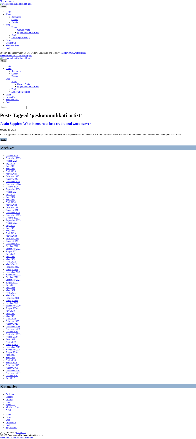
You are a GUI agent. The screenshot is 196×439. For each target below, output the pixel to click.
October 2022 (12, 246)
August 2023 (12, 223)
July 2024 (10, 194)
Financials (10, 404)
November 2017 (13, 373)
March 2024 (11, 205)
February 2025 (12, 176)
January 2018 (12, 368)
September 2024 (13, 189)
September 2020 (13, 305)
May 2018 (10, 357)
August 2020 (12, 308)
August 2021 (12, 282)
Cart (8, 48)
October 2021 (12, 277)
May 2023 (10, 230)
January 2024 (12, 210)
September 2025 (13, 158)
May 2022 (10, 259)
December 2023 (13, 212)
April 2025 (11, 171)
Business (10, 394)
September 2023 (13, 220)
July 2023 (10, 225)
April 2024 (11, 202)
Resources (16, 17)
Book (14, 35)
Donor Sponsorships (20, 37)
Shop (8, 24)
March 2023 (11, 236)
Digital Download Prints (28, 32)
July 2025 (10, 163)
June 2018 (10, 355)
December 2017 (13, 370)
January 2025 (12, 179)
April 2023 (11, 233)
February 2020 (12, 321)
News (8, 40)
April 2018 (11, 360)
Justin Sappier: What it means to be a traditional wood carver (45, 123)
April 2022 (11, 261)
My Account (11, 427)
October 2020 (12, 303)
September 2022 (13, 249)
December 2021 (13, 272)
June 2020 (10, 313)
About (8, 14)
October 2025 (12, 155)
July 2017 (10, 378)
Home (8, 11)
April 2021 (11, 293)
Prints (14, 27)
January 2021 (12, 300)
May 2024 (10, 199)
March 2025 (11, 173)
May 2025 (10, 168)
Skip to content (7, 1)
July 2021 (10, 285)
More (3, 139)
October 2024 (12, 186)
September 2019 (13, 334)
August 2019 (12, 337)
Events (14, 22)
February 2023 (12, 238)
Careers (14, 19)
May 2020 (10, 316)
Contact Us (11, 43)
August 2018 (12, 352)
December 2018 (13, 347)
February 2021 (12, 298)
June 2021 (10, 287)
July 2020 (10, 311)
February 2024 (12, 207)
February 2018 (12, 365)
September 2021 (13, 280)
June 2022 (10, 256)
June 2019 (10, 339)
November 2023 (13, 215)
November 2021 (13, 274)
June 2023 (10, 228)
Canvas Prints (23, 30)
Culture (9, 399)
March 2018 (11, 362)
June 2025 (10, 166)
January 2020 (12, 324)
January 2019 (12, 344)
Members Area (12, 45)
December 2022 (13, 243)
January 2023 (12, 241)
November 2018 (13, 349)
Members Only (12, 407)
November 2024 (13, 184)
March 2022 (11, 264)
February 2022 (12, 267)
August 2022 (12, 251)
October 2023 (12, 217)
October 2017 (12, 375)
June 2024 (10, 197)
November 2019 (13, 329)
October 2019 (12, 331)
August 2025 (12, 161)
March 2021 (11, 295)
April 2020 (11, 318)
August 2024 (12, 192)
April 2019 (11, 342)
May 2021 (10, 290)
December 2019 (13, 326)
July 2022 (10, 254)
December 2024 (13, 181)
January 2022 (12, 269)
